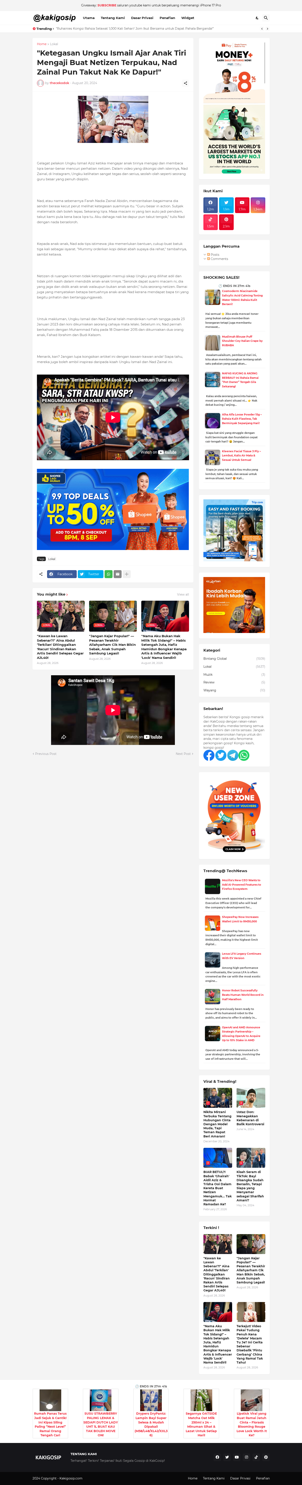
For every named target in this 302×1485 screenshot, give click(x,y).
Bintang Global (234, 659)
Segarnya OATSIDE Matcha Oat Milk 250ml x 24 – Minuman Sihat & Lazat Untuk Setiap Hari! (201, 1424)
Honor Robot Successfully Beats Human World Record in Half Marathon (243, 995)
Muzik (234, 675)
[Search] (266, 18)
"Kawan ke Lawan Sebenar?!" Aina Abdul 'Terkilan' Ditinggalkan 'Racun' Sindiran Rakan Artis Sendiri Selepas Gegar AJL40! (60, 647)
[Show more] (127, 574)
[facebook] (217, 1457)
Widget (187, 18)
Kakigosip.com (71, 1478)
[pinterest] (266, 1457)
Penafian (167, 18)
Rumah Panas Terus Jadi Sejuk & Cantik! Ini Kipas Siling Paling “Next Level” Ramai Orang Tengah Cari (50, 1424)
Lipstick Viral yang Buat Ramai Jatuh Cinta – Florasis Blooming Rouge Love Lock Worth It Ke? (252, 1424)
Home (41, 44)
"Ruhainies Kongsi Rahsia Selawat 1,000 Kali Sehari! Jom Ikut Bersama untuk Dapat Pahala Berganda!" (135, 29)
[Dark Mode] (257, 18)
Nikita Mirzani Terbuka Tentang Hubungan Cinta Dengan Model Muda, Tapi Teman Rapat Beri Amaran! (217, 1124)
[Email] (118, 574)
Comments (219, 259)
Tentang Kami (113, 18)
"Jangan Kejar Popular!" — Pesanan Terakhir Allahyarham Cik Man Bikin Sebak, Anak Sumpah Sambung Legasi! (112, 644)
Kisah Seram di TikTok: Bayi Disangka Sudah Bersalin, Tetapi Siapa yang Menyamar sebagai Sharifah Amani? (250, 1186)
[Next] (267, 29)
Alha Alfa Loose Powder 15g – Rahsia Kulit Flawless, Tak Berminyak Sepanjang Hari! (242, 419)
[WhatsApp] (109, 574)
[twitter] (227, 1457)
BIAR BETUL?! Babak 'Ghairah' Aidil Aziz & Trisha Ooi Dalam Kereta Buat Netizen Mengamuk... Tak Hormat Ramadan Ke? (217, 1188)
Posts (214, 255)
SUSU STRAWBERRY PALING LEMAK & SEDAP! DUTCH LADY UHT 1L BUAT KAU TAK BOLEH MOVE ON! (100, 1424)
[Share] (185, 83)
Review (234, 682)
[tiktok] (256, 1457)
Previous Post (46, 754)
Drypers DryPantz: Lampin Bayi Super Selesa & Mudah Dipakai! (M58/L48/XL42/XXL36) (151, 1424)
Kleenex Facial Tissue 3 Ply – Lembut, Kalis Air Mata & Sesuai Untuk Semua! (241, 456)
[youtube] (237, 1457)
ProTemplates (94, 1478)
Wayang (234, 690)
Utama (89, 18)
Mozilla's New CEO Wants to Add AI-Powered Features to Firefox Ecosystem (241, 885)
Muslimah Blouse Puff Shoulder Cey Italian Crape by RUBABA (242, 341)
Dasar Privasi (142, 18)
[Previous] (262, 29)
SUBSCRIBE (106, 5)
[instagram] (246, 1457)
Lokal (54, 44)
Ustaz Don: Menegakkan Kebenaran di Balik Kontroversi (250, 1118)
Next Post (183, 754)
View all (183, 594)
